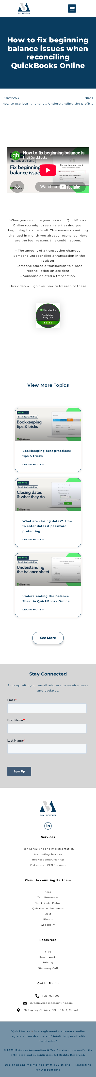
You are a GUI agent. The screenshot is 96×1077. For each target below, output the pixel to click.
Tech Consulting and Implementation (48, 848)
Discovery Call (48, 968)
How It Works (48, 957)
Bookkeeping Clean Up (48, 859)
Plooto (48, 919)
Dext (48, 914)
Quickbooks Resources (48, 908)
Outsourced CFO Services (48, 865)
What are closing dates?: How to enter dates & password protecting (47, 526)
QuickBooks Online (48, 903)
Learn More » (33, 464)
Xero (48, 892)
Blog (48, 951)
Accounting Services (48, 854)
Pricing (48, 962)
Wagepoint (48, 924)
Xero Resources (48, 897)
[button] (72, 8)
